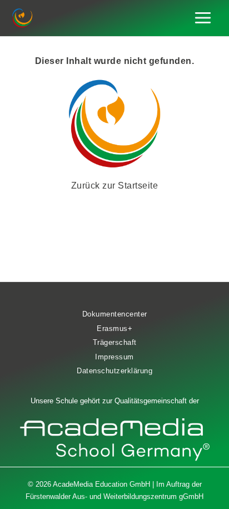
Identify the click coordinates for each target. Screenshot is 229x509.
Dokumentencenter (114, 314)
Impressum (114, 357)
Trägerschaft (115, 342)
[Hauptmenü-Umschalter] (203, 18)
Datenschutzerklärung (114, 371)
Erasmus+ (114, 328)
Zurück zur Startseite (114, 185)
